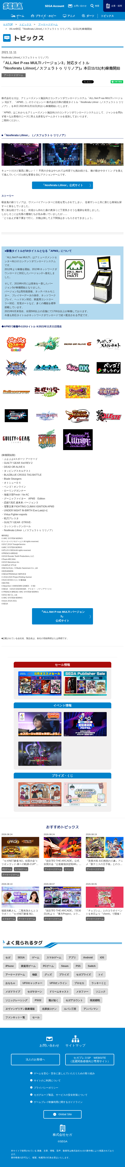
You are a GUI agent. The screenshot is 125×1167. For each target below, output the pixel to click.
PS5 (78, 966)
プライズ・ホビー (46, 15)
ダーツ (90, 15)
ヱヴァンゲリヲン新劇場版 (20, 1009)
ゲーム (20, 15)
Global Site (65, 1114)
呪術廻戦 (95, 1000)
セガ (7, 957)
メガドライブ (12, 991)
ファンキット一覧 (15, 1017)
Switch (92, 966)
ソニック (100, 991)
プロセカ (79, 983)
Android (88, 957)
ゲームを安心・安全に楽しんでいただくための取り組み (64, 1073)
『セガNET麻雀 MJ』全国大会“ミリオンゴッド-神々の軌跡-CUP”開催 (20, 862)
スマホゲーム (21, 869)
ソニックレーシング (16, 1000)
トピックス (107, 15)
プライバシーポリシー (46, 1087)
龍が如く (53, 1000)
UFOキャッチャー (32, 983)
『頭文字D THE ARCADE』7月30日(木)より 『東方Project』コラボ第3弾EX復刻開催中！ (62, 912)
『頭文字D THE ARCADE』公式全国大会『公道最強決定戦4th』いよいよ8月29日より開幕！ (62, 862)
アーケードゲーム (48, 24)
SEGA (21, 957)
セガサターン (34, 991)
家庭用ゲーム (28, 966)
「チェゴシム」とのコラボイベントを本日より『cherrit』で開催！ (104, 912)
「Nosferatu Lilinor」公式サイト (62, 185)
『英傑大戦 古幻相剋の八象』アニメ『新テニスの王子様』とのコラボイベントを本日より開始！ (104, 862)
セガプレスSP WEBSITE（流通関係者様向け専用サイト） (89, 1059)
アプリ (72, 957)
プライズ (64, 974)
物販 (34, 974)
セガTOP (8, 24)
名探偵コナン (49, 1009)
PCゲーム (7, 869)
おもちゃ (10, 983)
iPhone (9, 966)
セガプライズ (83, 974)
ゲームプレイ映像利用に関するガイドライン (58, 1102)
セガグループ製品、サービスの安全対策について (61, 1095)
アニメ (71, 15)
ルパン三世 (70, 1009)
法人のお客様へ (35, 1059)
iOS (102, 957)
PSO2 (38, 1000)
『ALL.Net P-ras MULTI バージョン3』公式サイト (62, 616)
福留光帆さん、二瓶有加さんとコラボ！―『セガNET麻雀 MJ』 (20, 912)
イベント (68, 869)
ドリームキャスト (59, 991)
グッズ (48, 974)
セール (36, 1017)
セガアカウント (74, 1000)
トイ (100, 974)
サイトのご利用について (47, 1080)
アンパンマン (91, 1009)
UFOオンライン (58, 983)
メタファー (82, 991)
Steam (64, 966)
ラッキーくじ (98, 983)
